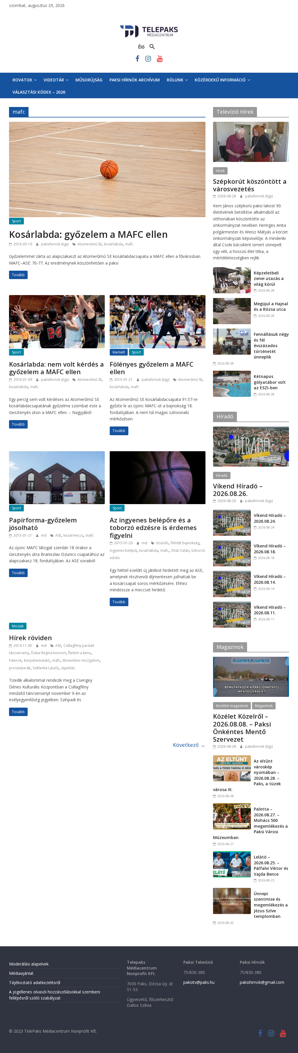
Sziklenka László (46, 667)
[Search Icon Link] (152, 47)
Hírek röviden (30, 637)
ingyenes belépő (123, 550)
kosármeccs (73, 535)
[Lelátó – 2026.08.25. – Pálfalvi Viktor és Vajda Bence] (232, 854)
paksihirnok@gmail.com (262, 982)
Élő (141, 47)
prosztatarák (19, 667)
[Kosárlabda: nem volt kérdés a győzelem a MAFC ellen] (57, 298)
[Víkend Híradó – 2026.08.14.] (232, 574)
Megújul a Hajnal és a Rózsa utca (271, 306)
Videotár (54, 80)
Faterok (15, 660)
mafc (129, 244)
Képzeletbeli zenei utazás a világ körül (269, 278)
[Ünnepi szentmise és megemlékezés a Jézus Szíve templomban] (232, 891)
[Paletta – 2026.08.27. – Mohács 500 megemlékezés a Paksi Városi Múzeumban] (232, 806)
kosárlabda (113, 244)
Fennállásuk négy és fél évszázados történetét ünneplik (271, 345)
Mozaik (18, 626)
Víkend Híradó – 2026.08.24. (270, 518)
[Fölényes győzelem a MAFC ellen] (157, 298)
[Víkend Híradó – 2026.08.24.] (232, 512)
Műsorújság (88, 80)
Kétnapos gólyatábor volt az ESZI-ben (270, 382)
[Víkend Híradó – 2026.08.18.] (232, 543)
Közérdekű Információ (220, 80)
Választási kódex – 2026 (39, 92)
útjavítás (68, 667)
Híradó (222, 475)
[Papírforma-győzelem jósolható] (57, 454)
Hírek (220, 170)
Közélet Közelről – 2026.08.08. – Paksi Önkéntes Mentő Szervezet (242, 727)
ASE (58, 535)
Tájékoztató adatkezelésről (34, 982)
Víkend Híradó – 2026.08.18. (270, 548)
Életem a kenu (79, 652)
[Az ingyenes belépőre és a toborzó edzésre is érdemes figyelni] (157, 454)
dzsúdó (162, 542)
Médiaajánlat (21, 973)
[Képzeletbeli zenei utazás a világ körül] (232, 270)
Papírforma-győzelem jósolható (43, 523)
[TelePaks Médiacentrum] (149, 26)
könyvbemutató (37, 660)
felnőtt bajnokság (185, 542)
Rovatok (22, 80)
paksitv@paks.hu (198, 982)
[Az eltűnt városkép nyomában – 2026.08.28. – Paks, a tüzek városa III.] (232, 758)
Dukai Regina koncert (48, 652)
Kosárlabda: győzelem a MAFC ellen (88, 234)
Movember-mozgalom (81, 660)
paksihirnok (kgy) (55, 244)
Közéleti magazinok (232, 705)
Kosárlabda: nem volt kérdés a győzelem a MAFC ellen (56, 368)
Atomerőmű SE (89, 244)
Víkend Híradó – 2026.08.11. (270, 610)
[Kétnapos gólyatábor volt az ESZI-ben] (232, 373)
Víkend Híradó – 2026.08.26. (237, 489)
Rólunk (175, 80)
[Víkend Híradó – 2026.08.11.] (232, 604)
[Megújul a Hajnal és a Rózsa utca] (232, 301)
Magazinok (264, 705)
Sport (16, 221)
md (44, 535)
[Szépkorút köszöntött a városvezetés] (251, 125)
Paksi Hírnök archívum (134, 80)
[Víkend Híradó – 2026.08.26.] (251, 429)
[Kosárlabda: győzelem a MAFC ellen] (107, 125)
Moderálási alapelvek (29, 964)
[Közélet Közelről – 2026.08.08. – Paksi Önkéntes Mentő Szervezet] (251, 660)
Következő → (189, 744)
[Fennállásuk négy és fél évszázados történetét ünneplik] (232, 331)
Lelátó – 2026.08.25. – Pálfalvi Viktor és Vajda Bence (271, 865)
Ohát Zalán (180, 550)
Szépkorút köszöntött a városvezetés (250, 185)
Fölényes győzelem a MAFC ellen (152, 368)
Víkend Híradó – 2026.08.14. (270, 579)
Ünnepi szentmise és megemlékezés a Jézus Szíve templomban (271, 905)
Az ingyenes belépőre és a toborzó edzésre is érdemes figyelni (153, 527)
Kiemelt (119, 352)
